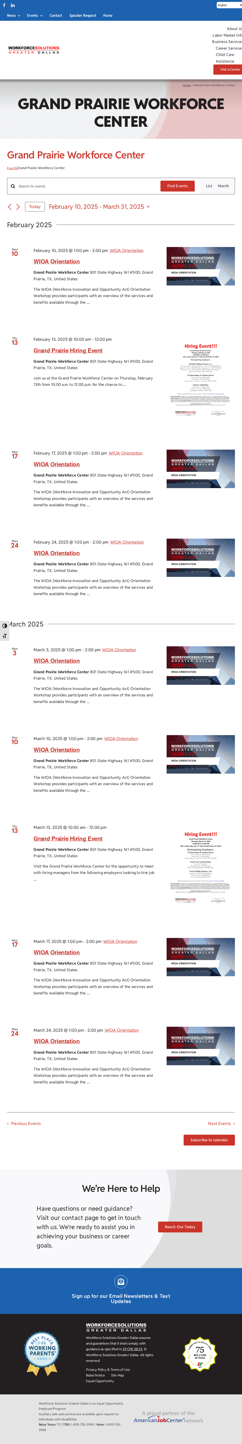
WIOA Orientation (57, 261)
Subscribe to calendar (209, 1140)
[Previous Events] (10, 207)
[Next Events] (18, 207)
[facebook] (4, 5)
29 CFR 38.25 (132, 1349)
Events (12, 168)
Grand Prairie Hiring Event (68, 350)
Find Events (177, 185)
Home (187, 85)
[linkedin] (13, 5)
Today (35, 206)
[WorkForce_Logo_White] (116, 1325)
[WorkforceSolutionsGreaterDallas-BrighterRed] (34, 47)
